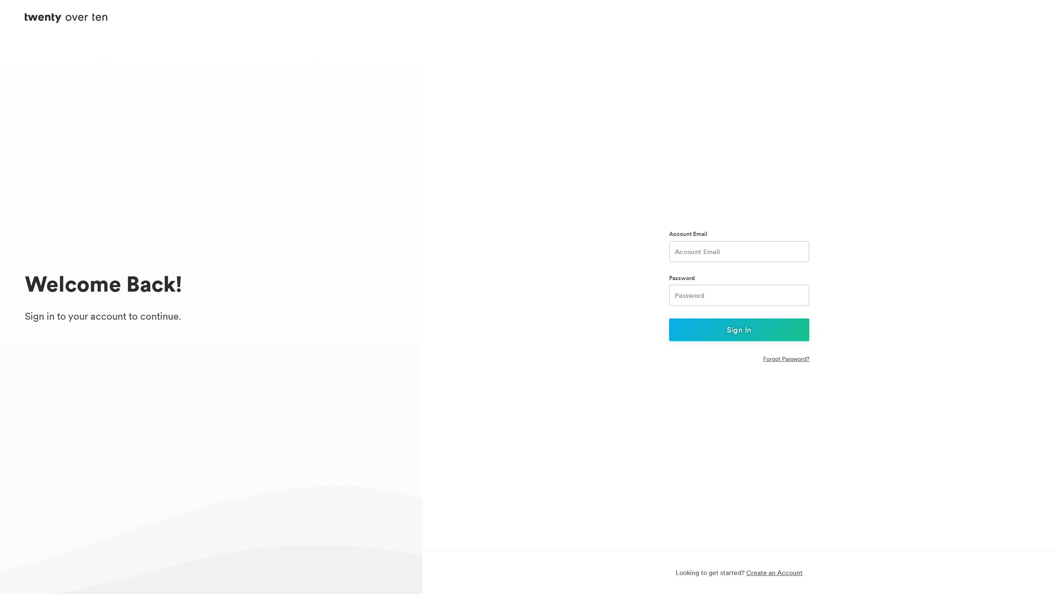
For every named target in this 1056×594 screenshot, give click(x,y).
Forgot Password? (786, 359)
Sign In (739, 330)
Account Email (688, 234)
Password (682, 278)
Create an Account (774, 572)
